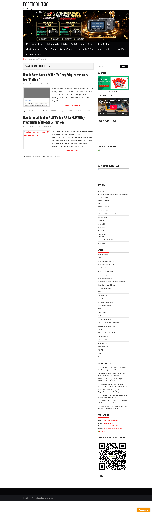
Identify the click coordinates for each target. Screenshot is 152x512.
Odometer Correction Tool (104, 49)
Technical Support (51, 49)
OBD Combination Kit (105, 319)
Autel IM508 (102, 227)
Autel (99, 257)
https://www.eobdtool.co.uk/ (113, 428)
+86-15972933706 (112, 426)
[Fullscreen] (126, 114)
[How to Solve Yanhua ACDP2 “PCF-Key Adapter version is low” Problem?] (37, 97)
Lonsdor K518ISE (103, 200)
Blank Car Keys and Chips (33, 54)
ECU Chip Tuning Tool (53, 44)
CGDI (99, 292)
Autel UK (74, 44)
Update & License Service (33, 49)
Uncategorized (102, 343)
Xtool (99, 357)
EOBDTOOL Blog (35, 4)
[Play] (100, 114)
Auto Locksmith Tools (105, 278)
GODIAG (101, 299)
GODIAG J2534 (103, 217)
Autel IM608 (102, 224)
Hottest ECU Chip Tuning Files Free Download (113, 194)
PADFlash (101, 231)
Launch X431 (102, 312)
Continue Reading (73, 105)
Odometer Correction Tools (106, 333)
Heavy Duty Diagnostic (105, 302)
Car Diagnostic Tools (104, 288)
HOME (26, 44)
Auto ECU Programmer (105, 271)
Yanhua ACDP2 (85, 111)
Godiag (65, 44)
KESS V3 (101, 191)
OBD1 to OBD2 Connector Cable (108, 322)
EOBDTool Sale (103, 295)
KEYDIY (100, 309)
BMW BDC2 (101, 243)
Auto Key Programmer (33, 111)
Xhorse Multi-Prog (37, 44)
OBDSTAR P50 (103, 210)
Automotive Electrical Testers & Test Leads (111, 281)
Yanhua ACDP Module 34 (71, 111)
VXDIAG (100, 350)
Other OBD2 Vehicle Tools (106, 340)
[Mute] (123, 114)
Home (25, 59)
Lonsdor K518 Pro (104, 198)
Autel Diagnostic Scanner (106, 261)
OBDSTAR (101, 329)
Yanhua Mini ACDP (104, 234)
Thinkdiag (101, 220)
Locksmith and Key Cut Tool (84, 49)
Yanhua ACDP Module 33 (54, 111)
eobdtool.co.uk (50, 84)
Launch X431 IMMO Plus (106, 240)
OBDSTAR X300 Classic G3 (107, 214)
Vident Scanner (103, 346)
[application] (113, 107)
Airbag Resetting (103, 254)
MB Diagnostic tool (104, 316)
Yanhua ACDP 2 (121, 49)
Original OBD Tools (104, 336)
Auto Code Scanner (104, 268)
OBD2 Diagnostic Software (106, 326)
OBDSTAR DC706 (104, 207)
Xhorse (82, 44)
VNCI (99, 203)
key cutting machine (104, 305)
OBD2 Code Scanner (66, 49)
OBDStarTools (102, 481)
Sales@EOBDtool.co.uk (110, 420)
